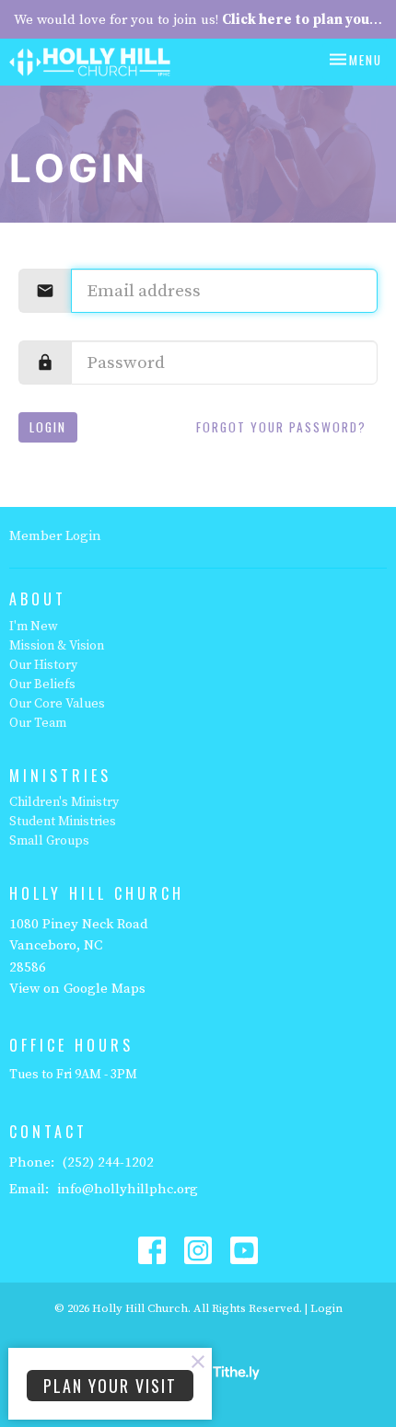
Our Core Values (57, 704)
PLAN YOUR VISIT (110, 1386)
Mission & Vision (56, 646)
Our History (43, 665)
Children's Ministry (64, 802)
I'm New (33, 626)
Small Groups (49, 841)
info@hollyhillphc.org (127, 1189)
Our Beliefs (42, 684)
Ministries (60, 776)
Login (47, 427)
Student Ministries (62, 821)
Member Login (55, 536)
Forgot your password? (281, 427)
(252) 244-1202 (108, 1162)
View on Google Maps (77, 988)
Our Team (37, 723)
